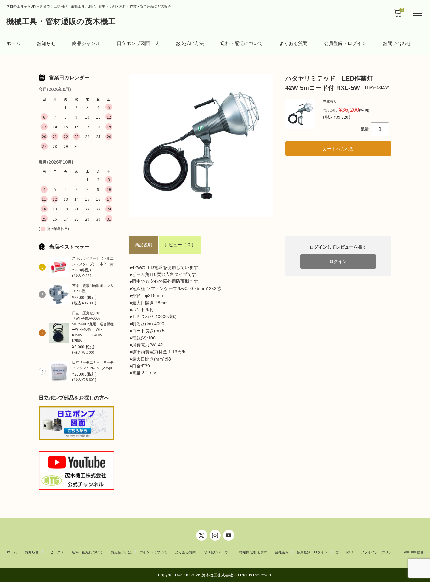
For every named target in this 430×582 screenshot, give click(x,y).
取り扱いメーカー (217, 552)
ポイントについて (153, 552)
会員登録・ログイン (345, 43)
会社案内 (282, 552)
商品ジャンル (86, 43)
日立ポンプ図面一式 (138, 43)
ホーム (13, 43)
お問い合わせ (397, 43)
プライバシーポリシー (378, 552)
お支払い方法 (190, 43)
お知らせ (46, 43)
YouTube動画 (413, 552)
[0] (397, 15)
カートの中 (344, 552)
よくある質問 (293, 43)
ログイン (338, 261)
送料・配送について (241, 43)
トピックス (55, 552)
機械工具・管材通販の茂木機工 (61, 21)
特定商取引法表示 (253, 552)
